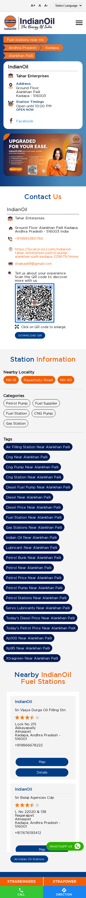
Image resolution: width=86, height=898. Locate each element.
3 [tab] (51, 170)
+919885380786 (29, 238)
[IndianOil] (29, 23)
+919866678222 (29, 745)
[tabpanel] (43, 155)
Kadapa (52, 47)
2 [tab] (43, 170)
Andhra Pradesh (22, 47)
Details (42, 772)
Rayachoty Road (38, 380)
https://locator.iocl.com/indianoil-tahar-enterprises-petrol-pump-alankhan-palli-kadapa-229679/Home (46, 252)
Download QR (30, 335)
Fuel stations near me (25, 39)
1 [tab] (35, 170)
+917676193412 (28, 832)
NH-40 (66, 380)
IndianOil (23, 702)
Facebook (24, 121)
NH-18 (11, 380)
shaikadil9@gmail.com (33, 263)
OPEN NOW (25, 109)
